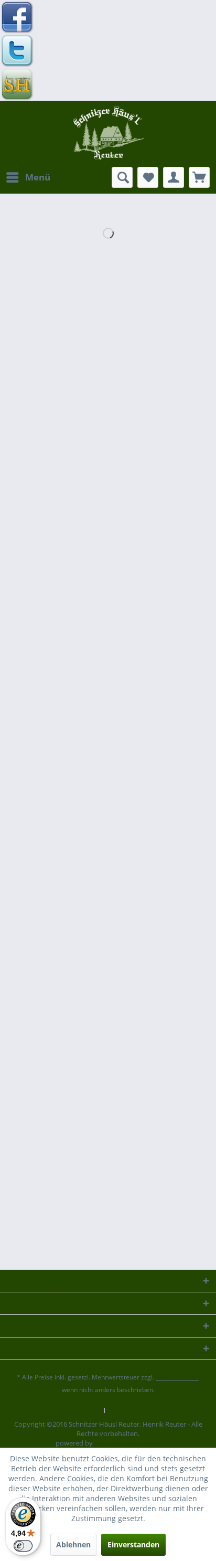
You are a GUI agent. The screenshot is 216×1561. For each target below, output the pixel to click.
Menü (37, 177)
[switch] (23, 1546)
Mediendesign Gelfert (127, 1443)
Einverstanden (133, 1544)
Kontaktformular (73, 1410)
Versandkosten (177, 1377)
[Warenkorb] (199, 177)
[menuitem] (28, 177)
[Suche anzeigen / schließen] (122, 177)
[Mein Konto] (173, 177)
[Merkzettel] (147, 177)
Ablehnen (73, 1544)
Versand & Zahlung (140, 1410)
